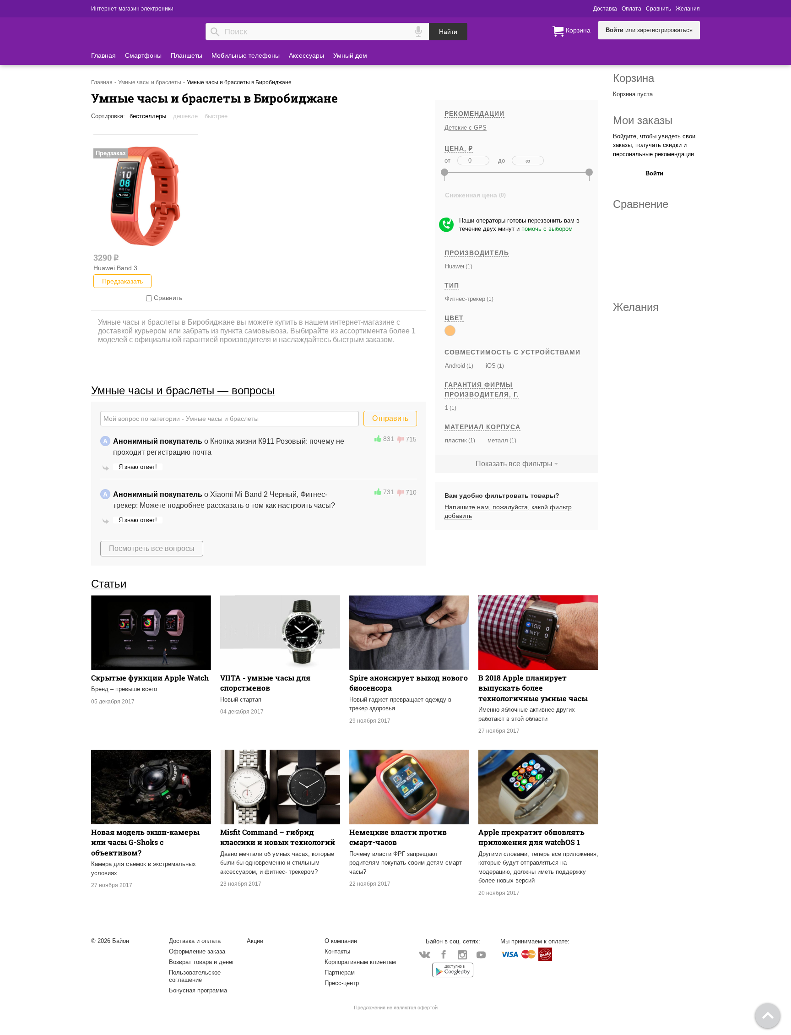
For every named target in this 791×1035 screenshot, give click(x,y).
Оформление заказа (197, 951)
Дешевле (185, 116)
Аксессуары (306, 55)
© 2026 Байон (110, 940)
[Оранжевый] (449, 330)
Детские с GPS (465, 127)
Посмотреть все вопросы (152, 548)
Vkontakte (424, 954)
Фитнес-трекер (465, 298)
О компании (341, 940)
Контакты (337, 951)
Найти (448, 31)
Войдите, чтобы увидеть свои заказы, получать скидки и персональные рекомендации (654, 145)
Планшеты (186, 55)
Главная (103, 55)
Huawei (454, 266)
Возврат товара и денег (201, 962)
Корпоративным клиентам (360, 962)
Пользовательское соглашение (195, 976)
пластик (456, 440)
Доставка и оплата (195, 940)
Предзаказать (122, 281)
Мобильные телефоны (245, 55)
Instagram (462, 954)
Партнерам (340, 972)
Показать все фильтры (514, 464)
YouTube (481, 954)
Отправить (390, 418)
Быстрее (216, 116)
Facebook (443, 954)
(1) (468, 266)
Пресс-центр (342, 983)
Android (455, 365)
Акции (255, 940)
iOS (491, 365)
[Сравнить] (149, 297)
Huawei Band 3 (115, 268)
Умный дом (350, 55)
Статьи (108, 583)
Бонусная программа (198, 990)
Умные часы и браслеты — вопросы (183, 390)
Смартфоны (143, 55)
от (447, 160)
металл (498, 440)
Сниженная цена (471, 195)
